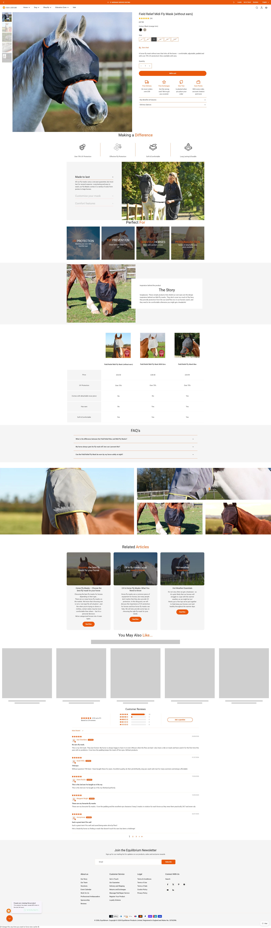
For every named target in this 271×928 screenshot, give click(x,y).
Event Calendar (86, 889)
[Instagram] (184, 884)
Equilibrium (104, 920)
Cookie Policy (142, 889)
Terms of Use (142, 882)
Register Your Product (117, 896)
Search (167, 879)
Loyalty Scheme (115, 900)
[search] (256, 7)
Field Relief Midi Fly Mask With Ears (153, 364)
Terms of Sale (142, 886)
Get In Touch (247, 2)
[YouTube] (167, 890)
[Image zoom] (72, 72)
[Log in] (261, 7)
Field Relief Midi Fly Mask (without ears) (118, 364)
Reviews (83, 904)
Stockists (255, 2)
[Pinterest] (178, 884)
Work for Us (85, 893)
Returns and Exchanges (117, 889)
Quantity (142, 61)
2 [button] (132, 837)
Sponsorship (85, 900)
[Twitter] (173, 884)
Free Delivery (146, 86)
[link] (83, 243)
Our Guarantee (114, 882)
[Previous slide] (4, 2)
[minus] (141, 66)
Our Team (84, 882)
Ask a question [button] (180, 720)
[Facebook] (167, 884)
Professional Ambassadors (90, 896)
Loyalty (239, 2)
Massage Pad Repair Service (119, 893)
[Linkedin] (173, 890)
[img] (77, 737)
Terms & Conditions (144, 879)
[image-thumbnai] (7, 17)
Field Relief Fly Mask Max (187, 364)
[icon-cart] (266, 7)
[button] (172, 73)
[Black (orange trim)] (140, 29)
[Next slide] (234, 2)
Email (101, 862)
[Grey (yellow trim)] (144, 29)
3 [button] (136, 837)
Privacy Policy (142, 893)
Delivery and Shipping (116, 886)
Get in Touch (113, 879)
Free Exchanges (164, 86)
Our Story (84, 879)
